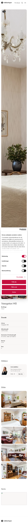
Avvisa (14, 292)
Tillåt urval (14, 287)
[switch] (24, 261)
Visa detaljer (19, 277)
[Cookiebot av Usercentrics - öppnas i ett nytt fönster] (19, 230)
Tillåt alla (14, 282)
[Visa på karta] (14, 498)
